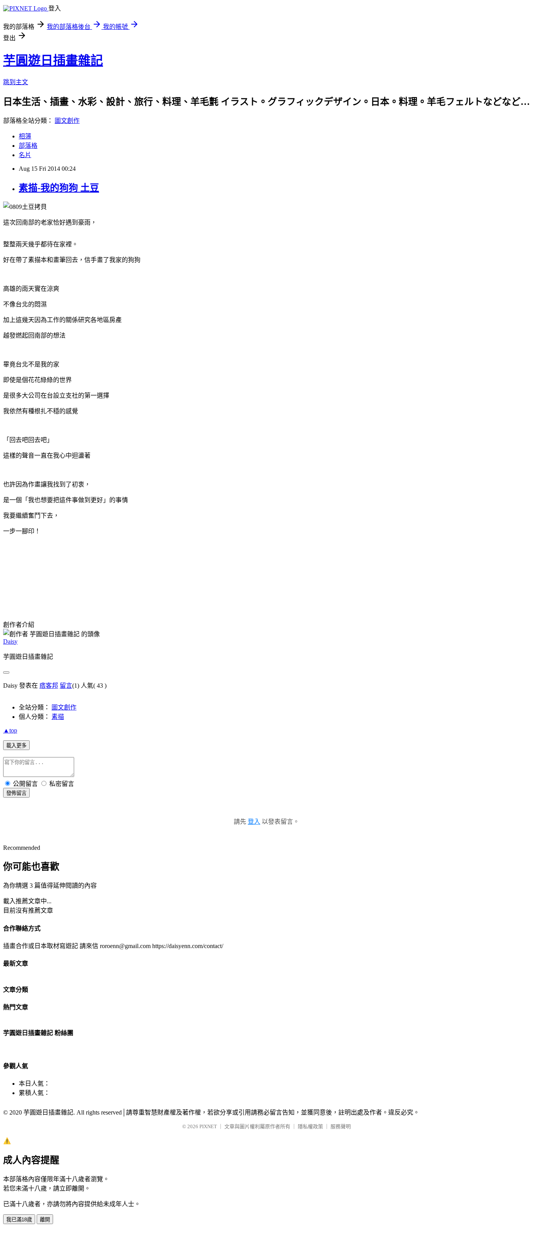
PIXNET (208, 1126)
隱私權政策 (310, 1126)
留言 (66, 685)
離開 (45, 1220)
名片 (25, 155)
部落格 (28, 145)
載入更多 (16, 745)
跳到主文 (15, 82)
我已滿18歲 (19, 1220)
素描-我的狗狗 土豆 (59, 188)
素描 (58, 716)
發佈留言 (16, 793)
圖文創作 (67, 120)
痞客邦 (48, 685)
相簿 (25, 136)
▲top (10, 730)
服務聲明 (340, 1126)
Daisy (10, 641)
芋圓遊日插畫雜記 (53, 60)
